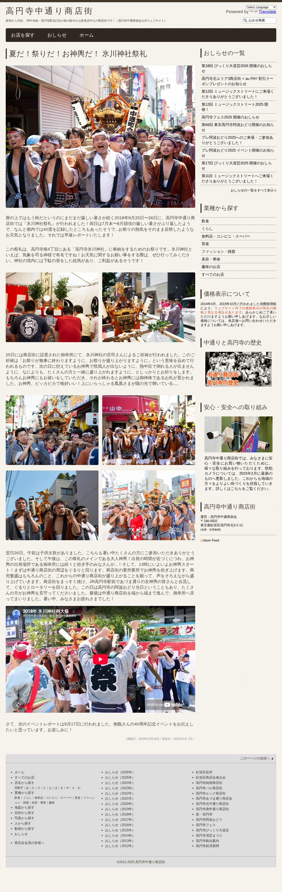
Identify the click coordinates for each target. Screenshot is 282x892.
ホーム (87, 34)
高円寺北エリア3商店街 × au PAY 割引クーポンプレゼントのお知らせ (237, 81)
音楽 (205, 244)
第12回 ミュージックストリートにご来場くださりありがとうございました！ (238, 94)
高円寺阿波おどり (209, 819)
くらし (207, 229)
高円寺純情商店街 (209, 783)
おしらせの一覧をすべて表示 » (253, 190)
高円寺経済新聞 (207, 846)
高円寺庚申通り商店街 (212, 809)
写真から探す (24, 818)
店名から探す (24, 783)
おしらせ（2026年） (120, 772)
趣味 (52, 802)
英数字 (19, 787)
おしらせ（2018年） (120, 814)
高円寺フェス (206, 825)
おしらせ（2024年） (120, 783)
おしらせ (57, 34)
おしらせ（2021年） (120, 798)
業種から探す (24, 793)
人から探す (23, 823)
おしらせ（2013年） (120, 841)
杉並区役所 (204, 772)
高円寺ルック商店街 (211, 793)
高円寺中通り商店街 (50, 10)
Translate (267, 11)
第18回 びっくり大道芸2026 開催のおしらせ (237, 68)
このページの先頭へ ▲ (257, 758)
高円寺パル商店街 (209, 788)
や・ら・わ (73, 787)
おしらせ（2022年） (120, 793)
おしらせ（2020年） (120, 804)
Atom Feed (210, 540)
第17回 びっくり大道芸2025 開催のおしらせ (237, 166)
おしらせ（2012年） (120, 846)
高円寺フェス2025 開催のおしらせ (230, 117)
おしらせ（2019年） (120, 809)
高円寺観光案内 (207, 841)
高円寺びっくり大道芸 (212, 830)
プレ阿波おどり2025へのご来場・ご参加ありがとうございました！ (237, 140)
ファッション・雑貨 (218, 251)
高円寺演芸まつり (209, 835)
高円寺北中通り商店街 (212, 804)
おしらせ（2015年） (120, 830)
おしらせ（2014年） (120, 835)
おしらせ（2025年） (120, 777)
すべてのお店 (213, 274)
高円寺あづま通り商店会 (214, 798)
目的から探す (24, 813)
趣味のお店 (211, 267)
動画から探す (24, 828)
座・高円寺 (204, 814)
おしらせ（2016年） (120, 825)
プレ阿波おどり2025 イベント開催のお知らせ (238, 153)
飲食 (205, 221)
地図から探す (24, 807)
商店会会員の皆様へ (29, 843)
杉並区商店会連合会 (211, 777)
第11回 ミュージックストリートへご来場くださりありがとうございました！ (238, 178)
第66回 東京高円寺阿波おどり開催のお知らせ (238, 127)
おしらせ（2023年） (120, 788)
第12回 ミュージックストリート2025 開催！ (235, 107)
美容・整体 (211, 259)
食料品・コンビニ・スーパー (226, 236)
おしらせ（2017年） (120, 819)
